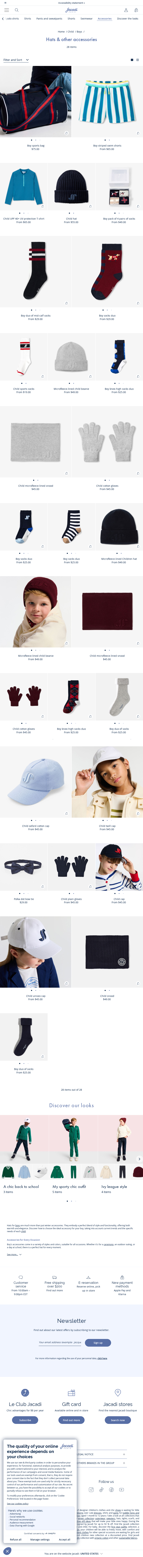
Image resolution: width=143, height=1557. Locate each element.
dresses (97, 1512)
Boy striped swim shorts (107, 145)
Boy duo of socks (119, 728)
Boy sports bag (35, 145)
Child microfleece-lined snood (35, 485)
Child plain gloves (71, 899)
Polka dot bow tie (24, 899)
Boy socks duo (107, 315)
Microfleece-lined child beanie (71, 388)
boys (17, 1225)
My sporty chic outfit (69, 1187)
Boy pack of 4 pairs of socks (119, 218)
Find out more (71, 1420)
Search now (118, 1420)
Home (61, 31)
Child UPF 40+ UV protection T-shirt (23, 218)
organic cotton (101, 1537)
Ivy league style (114, 1187)
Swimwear (87, 18)
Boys (79, 31)
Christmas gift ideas (81, 1521)
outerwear (100, 1518)
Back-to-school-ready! (71, 3)
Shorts (71, 18)
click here (102, 1358)
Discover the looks (127, 18)
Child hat (71, 218)
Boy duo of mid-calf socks (36, 315)
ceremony (109, 1244)
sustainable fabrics (128, 1537)
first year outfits (119, 1526)
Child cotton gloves (107, 485)
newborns (78, 1512)
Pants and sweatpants (49, 18)
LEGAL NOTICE (85, 1454)
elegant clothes (81, 1532)
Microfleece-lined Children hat (119, 558)
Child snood (107, 996)
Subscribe (25, 1420)
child (23, 1231)
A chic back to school (21, 1187)
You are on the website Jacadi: (71, 1553)
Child (71, 31)
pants (116, 1512)
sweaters (110, 1518)
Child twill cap (107, 826)
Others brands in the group (95, 1463)
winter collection (86, 1518)
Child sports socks (23, 388)
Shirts (27, 18)
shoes (118, 1510)
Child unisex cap (36, 996)
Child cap (119, 899)
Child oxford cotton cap (35, 826)
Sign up (98, 1342)
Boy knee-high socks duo (119, 388)
